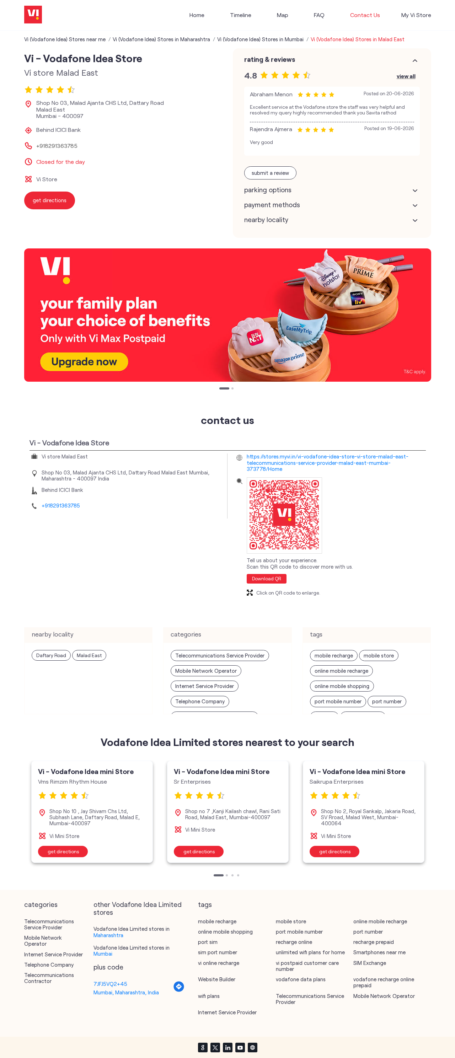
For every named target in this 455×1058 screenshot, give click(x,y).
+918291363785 (56, 146)
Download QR (266, 578)
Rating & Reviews (269, 59)
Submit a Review (270, 173)
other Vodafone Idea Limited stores (137, 908)
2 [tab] (233, 389)
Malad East (89, 655)
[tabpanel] (227, 315)
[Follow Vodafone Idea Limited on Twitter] (215, 1047)
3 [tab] (233, 876)
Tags (205, 904)
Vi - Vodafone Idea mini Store (86, 771)
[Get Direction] (178, 990)
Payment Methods (272, 205)
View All (406, 75)
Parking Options (267, 190)
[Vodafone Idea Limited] (33, 15)
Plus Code (108, 967)
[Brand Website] (252, 1047)
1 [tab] (221, 389)
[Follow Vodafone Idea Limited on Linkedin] (227, 1047)
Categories (41, 904)
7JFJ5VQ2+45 (110, 984)
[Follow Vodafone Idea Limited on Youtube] (240, 1047)
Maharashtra (108, 935)
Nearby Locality (266, 220)
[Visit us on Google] (202, 1047)
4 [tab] (239, 876)
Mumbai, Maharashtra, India (126, 992)
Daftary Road (51, 655)
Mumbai (102, 953)
